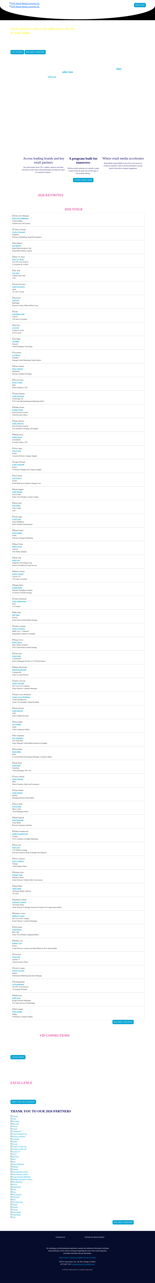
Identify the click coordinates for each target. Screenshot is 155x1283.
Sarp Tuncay (17, 478)
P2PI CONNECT (64, 3)
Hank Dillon (16, 752)
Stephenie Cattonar (19, 902)
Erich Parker (17, 930)
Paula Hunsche (17, 711)
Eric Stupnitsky (17, 738)
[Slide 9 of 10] (119, 1063)
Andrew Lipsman (18, 629)
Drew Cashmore (18, 861)
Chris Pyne (16, 957)
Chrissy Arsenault (18, 232)
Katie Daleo (16, 765)
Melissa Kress (17, 437)
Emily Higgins (17, 492)
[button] (140, 5)
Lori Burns (16, 355)
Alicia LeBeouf (17, 779)
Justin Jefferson (18, 423)
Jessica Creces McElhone (21, 697)
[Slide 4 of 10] (100, 1063)
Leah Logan (16, 519)
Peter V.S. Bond (18, 259)
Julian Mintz (16, 888)
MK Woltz (16, 615)
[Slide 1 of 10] (88, 1063)
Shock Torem (17, 547)
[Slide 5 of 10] (104, 1063)
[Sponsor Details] (77, 1116)
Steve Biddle (16, 724)
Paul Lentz (16, 847)
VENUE (107, 3)
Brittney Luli (17, 943)
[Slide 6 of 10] (107, 1063)
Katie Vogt (16, 560)
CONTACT (116, 3)
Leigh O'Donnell (18, 464)
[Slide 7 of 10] (111, 1063)
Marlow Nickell (17, 574)
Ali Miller (15, 341)
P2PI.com (52, 76)
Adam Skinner (17, 793)
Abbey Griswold (18, 683)
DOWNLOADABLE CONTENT (54, 7)
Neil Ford (15, 300)
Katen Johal (16, 656)
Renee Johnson (17, 369)
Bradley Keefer (17, 410)
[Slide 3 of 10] (96, 1063)
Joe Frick (15, 328)
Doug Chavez (17, 642)
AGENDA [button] (76, 3)
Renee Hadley (17, 533)
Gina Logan (16, 451)
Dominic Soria (17, 875)
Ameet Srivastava (18, 287)
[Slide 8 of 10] (115, 1063)
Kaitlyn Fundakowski (20, 834)
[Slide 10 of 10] (123, 1063)
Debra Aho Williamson (20, 218)
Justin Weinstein (18, 396)
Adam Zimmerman (19, 601)
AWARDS (98, 3)
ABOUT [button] (52, 3)
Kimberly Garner (18, 916)
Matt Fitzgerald (17, 820)
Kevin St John (17, 382)
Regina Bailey (17, 588)
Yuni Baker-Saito (18, 314)
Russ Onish (16, 506)
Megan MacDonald (19, 670)
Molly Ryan (16, 998)
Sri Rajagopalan (18, 984)
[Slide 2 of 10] (92, 1063)
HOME (44, 3)
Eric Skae (15, 273)
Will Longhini (17, 1012)
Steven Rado (16, 806)
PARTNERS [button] (87, 3)
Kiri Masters (16, 246)
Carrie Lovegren (18, 971)
